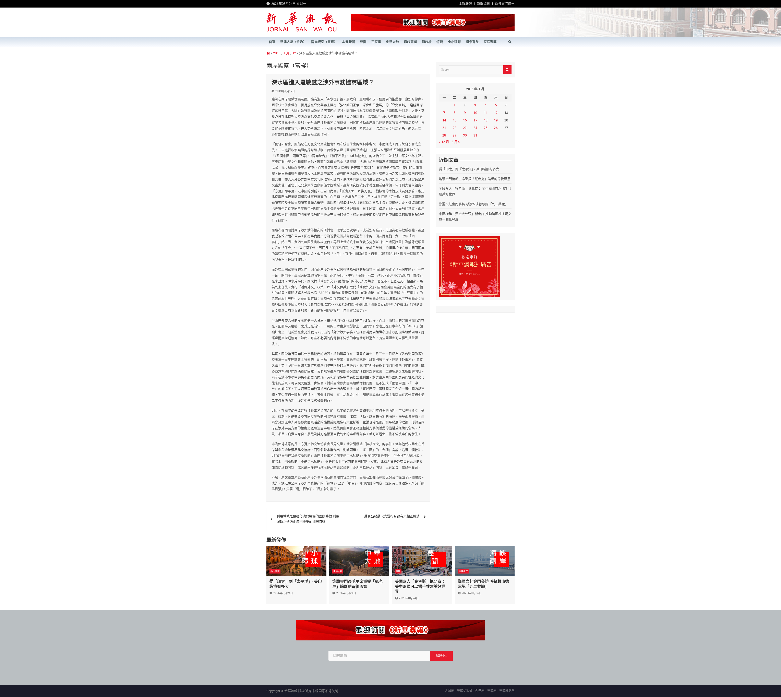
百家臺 (376, 42)
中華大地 (392, 42)
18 (486, 120)
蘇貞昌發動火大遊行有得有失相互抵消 (392, 516)
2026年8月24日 (283, 593)
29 (454, 135)
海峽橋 (427, 42)
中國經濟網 (507, 690)
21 (444, 128)
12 (496, 113)
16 (465, 120)
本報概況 (465, 4)
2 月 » (456, 142)
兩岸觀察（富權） (324, 42)
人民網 (449, 690)
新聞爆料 (483, 4)
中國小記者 (464, 690)
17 (475, 120)
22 (454, 128)
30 (465, 135)
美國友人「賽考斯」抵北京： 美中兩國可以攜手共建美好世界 (420, 586)
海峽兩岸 (410, 42)
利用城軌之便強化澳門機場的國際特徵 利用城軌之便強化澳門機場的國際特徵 (308, 519)
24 (475, 128)
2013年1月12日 (285, 91)
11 (486, 113)
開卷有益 (472, 42)
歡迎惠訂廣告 (505, 4)
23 (465, 128)
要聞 (363, 42)
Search (507, 69)
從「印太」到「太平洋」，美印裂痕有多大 (469, 169)
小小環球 (454, 42)
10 (475, 113)
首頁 (272, 42)
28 (444, 135)
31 (475, 135)
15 (454, 120)
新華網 (479, 690)
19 (496, 120)
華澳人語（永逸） (293, 42)
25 (486, 128)
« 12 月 (444, 142)
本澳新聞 (348, 42)
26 (496, 128)
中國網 (491, 690)
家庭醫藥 (490, 42)
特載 (439, 42)
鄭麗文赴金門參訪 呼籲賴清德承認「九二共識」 (473, 204)
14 (444, 120)
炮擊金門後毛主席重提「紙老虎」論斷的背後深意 (474, 179)
